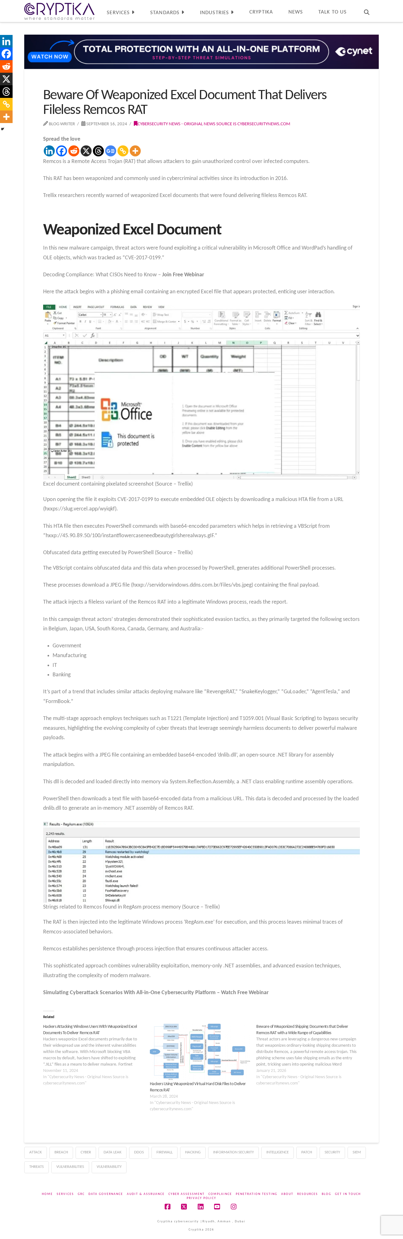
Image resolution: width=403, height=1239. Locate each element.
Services (65, 1194)
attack (35, 1152)
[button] (397, 6)
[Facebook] (61, 150)
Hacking (193, 1152)
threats (36, 1167)
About (287, 1194)
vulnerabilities (70, 1167)
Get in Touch (348, 1194)
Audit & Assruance (146, 1194)
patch (306, 1152)
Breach (61, 1152)
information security (233, 1152)
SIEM (357, 1152)
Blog (326, 1194)
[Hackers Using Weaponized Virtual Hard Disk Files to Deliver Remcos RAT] (200, 1052)
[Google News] (110, 150)
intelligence (277, 1152)
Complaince (220, 1194)
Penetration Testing (256, 1194)
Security (332, 1152)
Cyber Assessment (186, 1194)
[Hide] (2, 129)
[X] (86, 150)
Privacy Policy (201, 1198)
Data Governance (105, 1194)
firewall (164, 1152)
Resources (307, 1194)
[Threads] (98, 150)
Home (47, 1194)
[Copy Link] (122, 150)
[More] (135, 150)
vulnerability (109, 1167)
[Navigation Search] (366, 11)
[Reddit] (73, 150)
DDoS (139, 1152)
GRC (81, 1194)
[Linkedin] (49, 150)
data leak (113, 1152)
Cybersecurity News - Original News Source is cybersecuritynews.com (214, 124)
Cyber (86, 1152)
